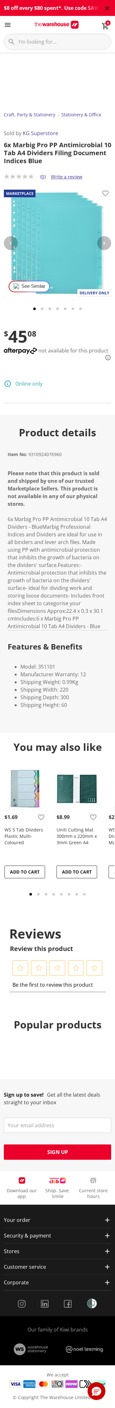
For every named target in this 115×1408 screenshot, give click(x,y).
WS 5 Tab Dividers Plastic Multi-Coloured (23, 836)
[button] (20, 968)
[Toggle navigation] (8, 25)
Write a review (66, 176)
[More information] (106, 357)
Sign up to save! (24, 1094)
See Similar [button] (33, 286)
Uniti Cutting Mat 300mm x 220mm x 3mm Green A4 (77, 836)
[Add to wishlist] (105, 194)
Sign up (57, 1152)
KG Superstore (40, 133)
